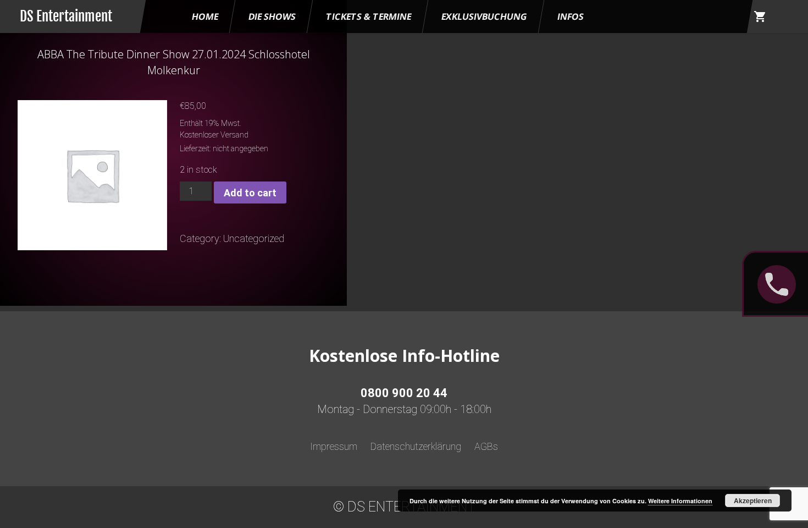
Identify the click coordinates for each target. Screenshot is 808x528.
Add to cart (250, 193)
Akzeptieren (753, 500)
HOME (205, 16)
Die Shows (272, 16)
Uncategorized (253, 238)
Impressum (333, 446)
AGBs (486, 446)
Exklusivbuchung (484, 16)
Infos (570, 16)
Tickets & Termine (368, 16)
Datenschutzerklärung (415, 446)
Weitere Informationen (680, 501)
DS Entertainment (66, 16)
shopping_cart (760, 16)
